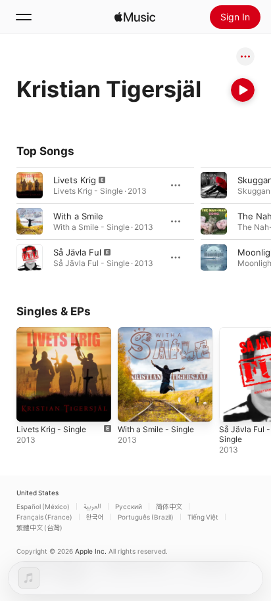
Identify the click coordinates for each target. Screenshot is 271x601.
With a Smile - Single (156, 429)
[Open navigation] (23, 17)
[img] (134, 17)
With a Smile (78, 216)
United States (37, 492)
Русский (128, 506)
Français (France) (44, 517)
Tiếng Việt (202, 517)
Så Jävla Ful (77, 252)
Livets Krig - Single (51, 429)
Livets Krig (74, 180)
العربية (92, 506)
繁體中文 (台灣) (39, 527)
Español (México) (43, 506)
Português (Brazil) (146, 517)
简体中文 (169, 506)
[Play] (243, 90)
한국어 (95, 517)
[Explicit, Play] (29, 185)
